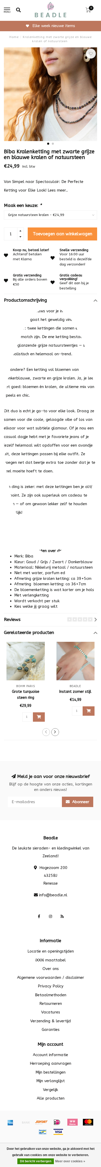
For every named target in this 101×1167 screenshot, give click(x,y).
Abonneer (80, 802)
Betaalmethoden (50, 995)
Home (14, 37)
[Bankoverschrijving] (25, 1122)
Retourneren (50, 1003)
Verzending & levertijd (50, 1021)
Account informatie (50, 1054)
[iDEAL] (57, 1122)
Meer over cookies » (70, 1161)
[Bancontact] (42, 1132)
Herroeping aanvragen (50, 1063)
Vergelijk (50, 1089)
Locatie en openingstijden (50, 951)
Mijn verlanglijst (50, 1081)
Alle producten (50, 1098)
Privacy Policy (50, 986)
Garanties (51, 1029)
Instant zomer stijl (75, 691)
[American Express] (10, 1122)
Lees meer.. (58, 190)
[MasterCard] (88, 1122)
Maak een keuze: (23, 205)
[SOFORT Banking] (41, 1122)
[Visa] (58, 1132)
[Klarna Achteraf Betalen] (72, 1122)
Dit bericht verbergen (35, 1161)
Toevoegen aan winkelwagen (62, 233)
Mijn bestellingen (50, 1072)
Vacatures (50, 1012)
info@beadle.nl (53, 895)
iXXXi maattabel (50, 960)
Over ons (50, 968)
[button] (48, 144)
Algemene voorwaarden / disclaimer (50, 977)
